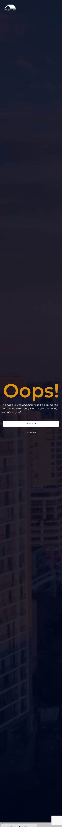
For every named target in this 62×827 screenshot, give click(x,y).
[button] (55, 7)
